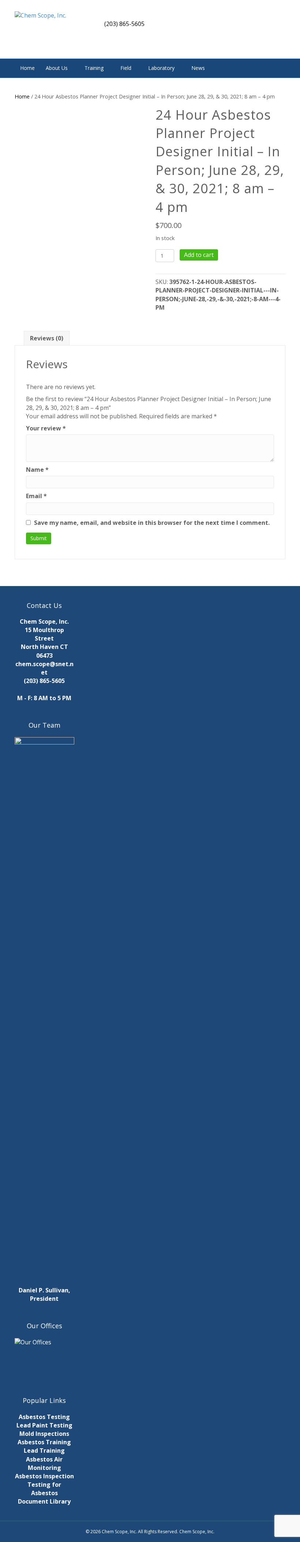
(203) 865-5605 (44, 681)
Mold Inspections (44, 1434)
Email (36, 496)
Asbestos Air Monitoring (44, 1463)
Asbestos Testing (44, 1417)
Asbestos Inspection (44, 1476)
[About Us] (44, 1358)
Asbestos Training (44, 1442)
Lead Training (44, 1450)
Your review (46, 428)
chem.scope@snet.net (44, 668)
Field (125, 67)
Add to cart (199, 255)
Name (37, 470)
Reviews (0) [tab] (46, 338)
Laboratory (161, 67)
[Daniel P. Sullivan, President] (44, 1011)
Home (27, 67)
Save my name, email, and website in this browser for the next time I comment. (152, 523)
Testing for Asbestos (44, 1489)
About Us (57, 67)
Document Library (44, 1501)
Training (94, 67)
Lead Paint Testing (44, 1425)
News (198, 67)
